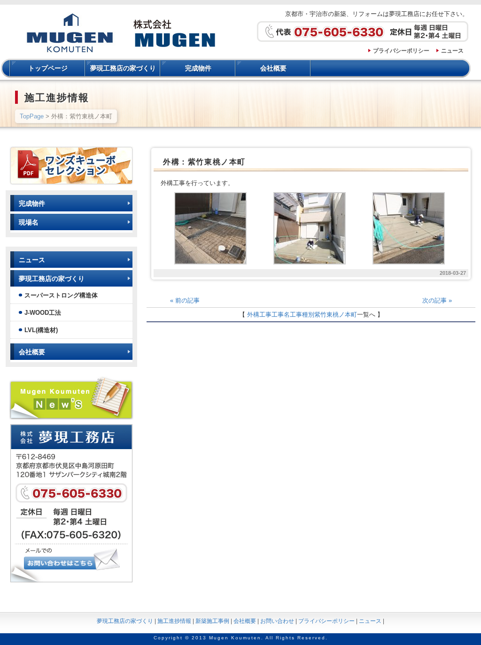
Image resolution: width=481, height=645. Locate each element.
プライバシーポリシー (401, 50)
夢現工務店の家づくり (123, 68)
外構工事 (259, 314)
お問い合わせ (277, 621)
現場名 (29, 222)
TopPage (32, 116)
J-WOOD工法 (42, 312)
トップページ (48, 68)
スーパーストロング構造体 (61, 295)
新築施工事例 (212, 621)
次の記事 (437, 300)
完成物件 (198, 68)
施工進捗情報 (174, 621)
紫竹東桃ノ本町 (335, 314)
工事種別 (302, 314)
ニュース (452, 50)
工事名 (281, 314)
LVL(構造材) (41, 330)
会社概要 (273, 68)
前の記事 (185, 300)
